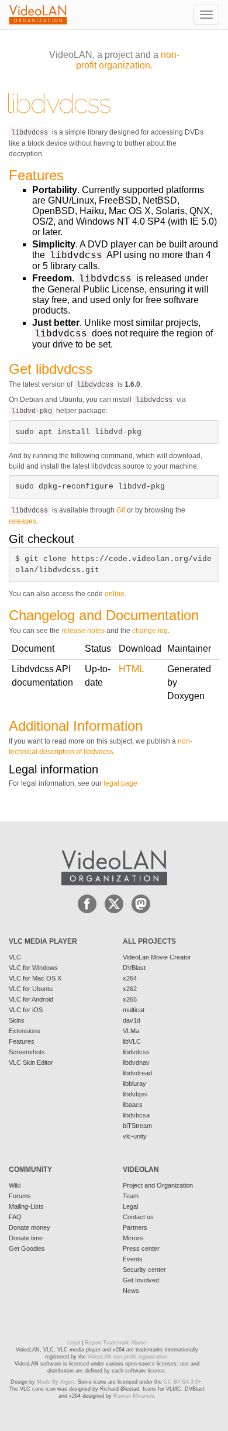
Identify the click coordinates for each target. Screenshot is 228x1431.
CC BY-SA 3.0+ (182, 1382)
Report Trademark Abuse (115, 1343)
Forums (20, 1195)
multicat (133, 1009)
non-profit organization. (127, 60)
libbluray (134, 1083)
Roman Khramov (133, 1396)
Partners (135, 1227)
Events (133, 1259)
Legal (130, 1206)
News (131, 1290)
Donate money (29, 1227)
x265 (130, 999)
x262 (130, 988)
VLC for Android (31, 999)
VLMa (131, 1030)
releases (22, 521)
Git (120, 510)
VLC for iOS (26, 1009)
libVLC (132, 1041)
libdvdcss (136, 1051)
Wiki (14, 1185)
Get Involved (141, 1280)
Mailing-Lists (26, 1206)
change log (150, 631)
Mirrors (133, 1237)
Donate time (26, 1237)
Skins (17, 1020)
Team (131, 1195)
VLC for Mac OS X (35, 978)
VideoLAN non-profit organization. (128, 1357)
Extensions (24, 1030)
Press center (141, 1248)
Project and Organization (158, 1185)
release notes (83, 631)
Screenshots (27, 1051)
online (115, 594)
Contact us (138, 1216)
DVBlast (134, 967)
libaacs (133, 1104)
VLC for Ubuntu (31, 988)
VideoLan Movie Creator (157, 957)
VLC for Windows (33, 967)
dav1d (131, 1020)
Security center (144, 1269)
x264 (130, 978)
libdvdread (137, 1072)
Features (21, 1041)
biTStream (137, 1125)
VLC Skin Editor (31, 1062)
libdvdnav (136, 1062)
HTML (131, 669)
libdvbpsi (135, 1094)
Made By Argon (55, 1382)
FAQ (15, 1216)
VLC (15, 957)
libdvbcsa (136, 1115)
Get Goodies (27, 1248)
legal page (120, 783)
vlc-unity (135, 1136)
